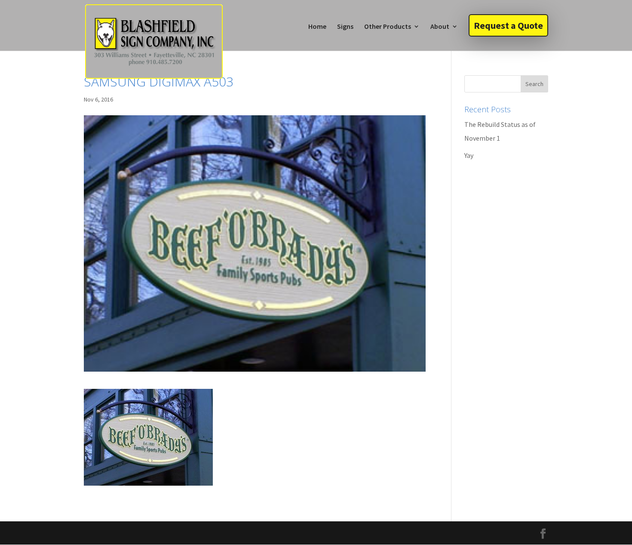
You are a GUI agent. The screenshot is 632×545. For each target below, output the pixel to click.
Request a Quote (508, 25)
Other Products (387, 27)
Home (317, 27)
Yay (468, 155)
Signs (345, 27)
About (439, 27)
